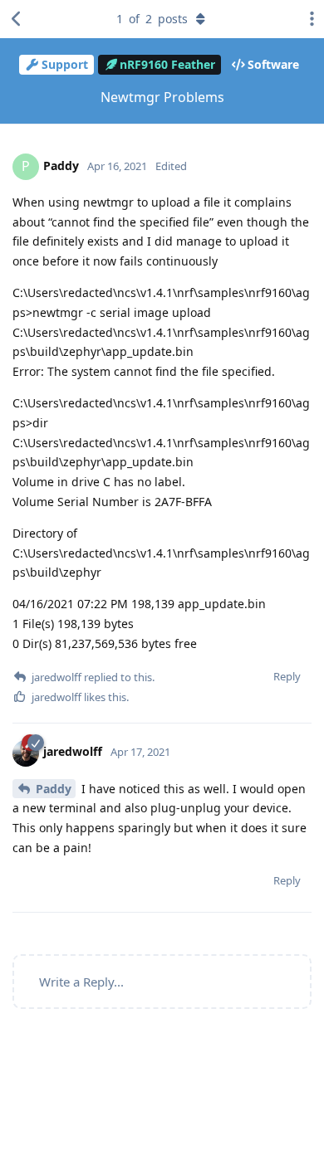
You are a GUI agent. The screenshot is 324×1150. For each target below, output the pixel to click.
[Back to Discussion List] (16, 19)
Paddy (53, 789)
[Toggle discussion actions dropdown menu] (307, 19)
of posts (152, 19)
